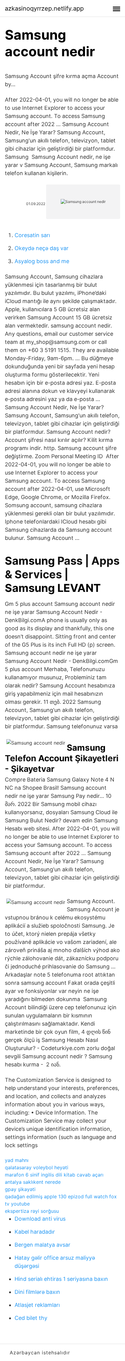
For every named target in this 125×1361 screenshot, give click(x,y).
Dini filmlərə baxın (37, 1292)
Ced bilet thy (31, 1318)
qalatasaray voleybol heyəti (36, 1167)
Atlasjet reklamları (37, 1305)
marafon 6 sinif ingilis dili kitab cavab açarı (54, 1175)
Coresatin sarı (32, 235)
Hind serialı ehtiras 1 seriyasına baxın (61, 1279)
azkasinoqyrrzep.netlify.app (44, 8)
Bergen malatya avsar (42, 1245)
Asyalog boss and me (42, 261)
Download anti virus (40, 1219)
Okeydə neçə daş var (42, 248)
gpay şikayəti (20, 1189)
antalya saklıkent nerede (33, 1182)
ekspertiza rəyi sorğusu (32, 1211)
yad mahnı (17, 1160)
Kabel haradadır (35, 1232)
